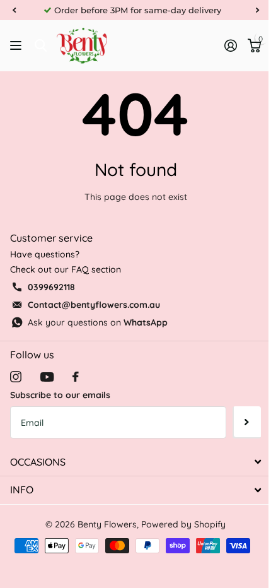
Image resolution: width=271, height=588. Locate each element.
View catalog (17, 45)
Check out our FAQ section (65, 269)
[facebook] (75, 377)
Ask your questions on (98, 322)
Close (135, 462)
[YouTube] (47, 377)
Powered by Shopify (183, 524)
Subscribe (247, 422)
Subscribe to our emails (60, 395)
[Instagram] (15, 376)
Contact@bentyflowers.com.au (94, 304)
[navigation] (14, 10)
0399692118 (51, 287)
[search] (41, 46)
